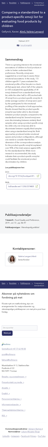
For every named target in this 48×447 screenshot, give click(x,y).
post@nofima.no (8, 354)
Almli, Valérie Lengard (32, 32)
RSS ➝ (4, 416)
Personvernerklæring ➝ (11, 399)
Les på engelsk (26, 45)
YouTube (42, 436)
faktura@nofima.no (9, 360)
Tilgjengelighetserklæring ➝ (13, 410)
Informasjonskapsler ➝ (11, 405)
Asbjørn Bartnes (35, 429)
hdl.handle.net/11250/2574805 (21, 187)
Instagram (15, 436)
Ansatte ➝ (6, 388)
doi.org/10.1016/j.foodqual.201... (22, 176)
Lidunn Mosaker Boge (30, 432)
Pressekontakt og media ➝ (13, 382)
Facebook (25, 436)
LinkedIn (6, 436)
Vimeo (33, 436)
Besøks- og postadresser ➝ (14, 377)
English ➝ (6, 394)
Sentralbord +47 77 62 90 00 (14, 349)
